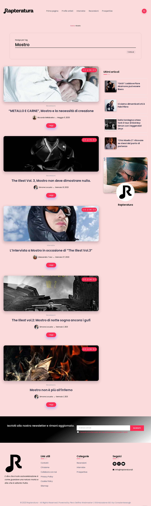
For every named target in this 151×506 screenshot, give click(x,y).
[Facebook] (114, 464)
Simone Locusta (45, 187)
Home (72, 26)
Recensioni (50, 106)
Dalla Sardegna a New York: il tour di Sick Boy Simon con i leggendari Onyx (130, 124)
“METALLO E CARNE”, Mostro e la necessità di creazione (51, 111)
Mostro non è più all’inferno (51, 390)
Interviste (51, 245)
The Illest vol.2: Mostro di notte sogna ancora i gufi (51, 320)
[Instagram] (119, 464)
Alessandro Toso (45, 257)
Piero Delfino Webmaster (81, 502)
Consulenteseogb (123, 502)
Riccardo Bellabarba (46, 117)
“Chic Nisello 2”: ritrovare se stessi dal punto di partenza (130, 143)
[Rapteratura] (18, 11)
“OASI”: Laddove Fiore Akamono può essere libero (129, 86)
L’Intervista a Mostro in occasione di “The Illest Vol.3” (51, 250)
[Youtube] (123, 464)
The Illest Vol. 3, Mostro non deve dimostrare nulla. (51, 180)
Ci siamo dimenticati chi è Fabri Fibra (131, 105)
